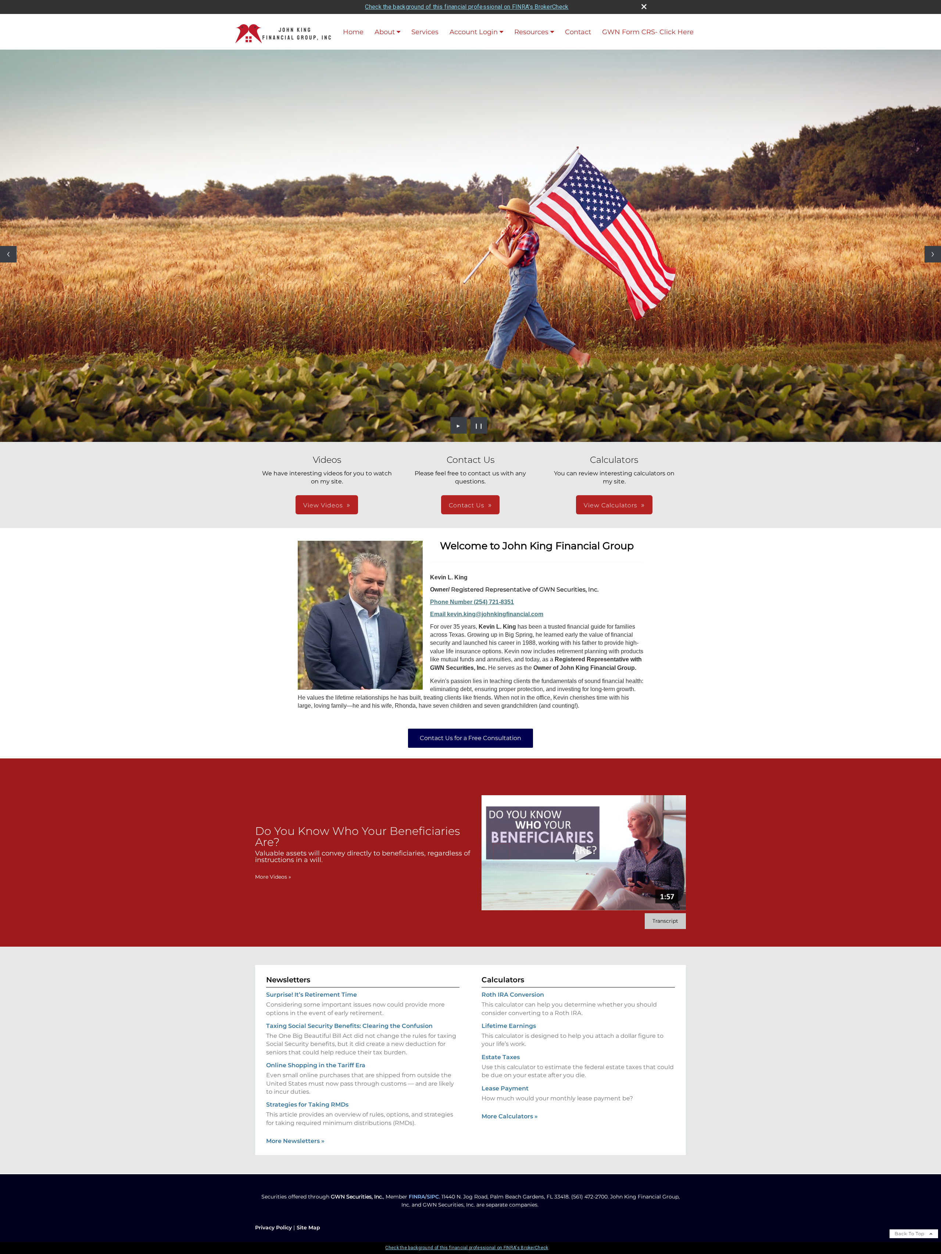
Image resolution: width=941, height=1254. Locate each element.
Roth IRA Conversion (513, 994)
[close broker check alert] (644, 7)
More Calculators (510, 1116)
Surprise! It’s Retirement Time (311, 994)
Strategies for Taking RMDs (307, 1104)
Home (353, 32)
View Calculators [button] (610, 505)
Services (425, 32)
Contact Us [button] (466, 505)
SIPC (433, 1196)
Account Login (474, 32)
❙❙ (479, 425)
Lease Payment (505, 1088)
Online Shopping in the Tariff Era (315, 1065)
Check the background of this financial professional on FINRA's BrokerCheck (466, 6)
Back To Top (910, 1233)
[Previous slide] (8, 254)
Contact (578, 32)
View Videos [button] (323, 505)
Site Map (308, 1227)
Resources (531, 32)
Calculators (503, 979)
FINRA (417, 1196)
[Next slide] (932, 254)
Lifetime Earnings (509, 1025)
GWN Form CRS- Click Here (648, 32)
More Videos (273, 876)
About (385, 32)
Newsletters (288, 979)
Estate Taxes (501, 1057)
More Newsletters (295, 1140)
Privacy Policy (273, 1227)
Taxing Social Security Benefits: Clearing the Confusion (349, 1025)
